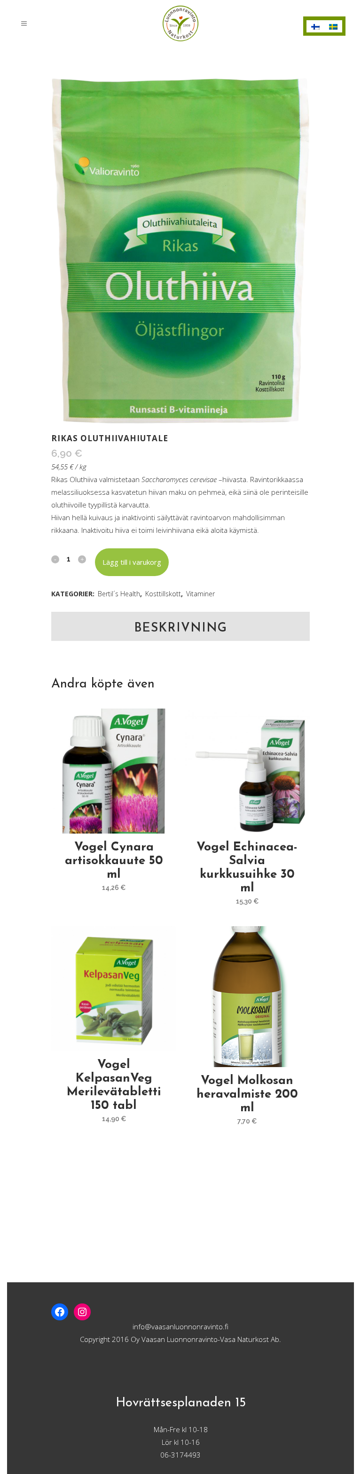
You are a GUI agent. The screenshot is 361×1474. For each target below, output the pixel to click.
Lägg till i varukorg (131, 562)
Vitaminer (200, 593)
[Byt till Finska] (315, 26)
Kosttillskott (163, 593)
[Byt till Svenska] (333, 26)
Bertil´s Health (119, 593)
